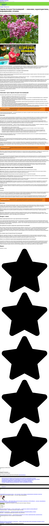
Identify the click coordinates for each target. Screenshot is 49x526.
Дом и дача (2, 2)
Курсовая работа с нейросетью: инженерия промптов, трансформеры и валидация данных (21, 479)
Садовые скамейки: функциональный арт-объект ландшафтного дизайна (17, 482)
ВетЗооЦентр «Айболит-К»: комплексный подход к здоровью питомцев (17, 481)
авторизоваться (22, 474)
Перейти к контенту (4, 0)
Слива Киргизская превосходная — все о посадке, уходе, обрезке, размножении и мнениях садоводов (21, 494)
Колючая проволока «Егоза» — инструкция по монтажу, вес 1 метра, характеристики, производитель (21, 514)
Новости (3, 5)
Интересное (4, 4)
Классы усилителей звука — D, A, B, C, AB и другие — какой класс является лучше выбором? (18, 508)
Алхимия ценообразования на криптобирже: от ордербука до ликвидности (17, 480)
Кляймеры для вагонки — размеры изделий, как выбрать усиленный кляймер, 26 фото (18, 511)
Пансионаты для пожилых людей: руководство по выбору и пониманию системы (19, 478)
